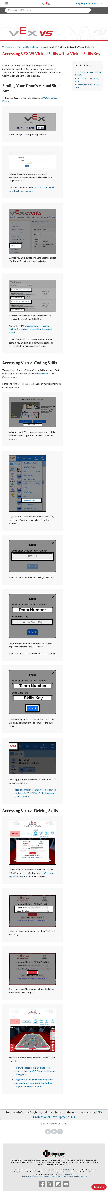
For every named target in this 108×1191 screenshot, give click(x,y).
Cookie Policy (50, 1176)
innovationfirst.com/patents (65, 1174)
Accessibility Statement (79, 1176)
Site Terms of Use (39, 1176)
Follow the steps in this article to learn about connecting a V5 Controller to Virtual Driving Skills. (35, 1071)
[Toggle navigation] (6, 3)
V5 (18, 47)
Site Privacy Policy (27, 1176)
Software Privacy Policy (63, 1176)
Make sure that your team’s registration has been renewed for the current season (30, 329)
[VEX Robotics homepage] (43, 3)
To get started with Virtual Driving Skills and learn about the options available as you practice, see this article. (33, 1083)
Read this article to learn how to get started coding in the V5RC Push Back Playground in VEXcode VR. (35, 793)
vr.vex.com (43, 373)
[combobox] (48, 10)
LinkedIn (60, 1131)
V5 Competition (30, 47)
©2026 (65, 1170)
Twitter (54, 1131)
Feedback (99, 1187)
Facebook (48, 1131)
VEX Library (8, 47)
